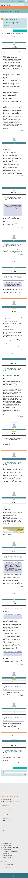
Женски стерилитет (7, 845)
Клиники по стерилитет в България (10, 809)
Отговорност (5, 818)
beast (7, 25)
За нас (14, 1)
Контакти (20, 1)
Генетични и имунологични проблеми (11, 847)
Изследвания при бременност (9, 832)
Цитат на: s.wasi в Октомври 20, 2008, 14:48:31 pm (12, 614)
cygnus (22, 24)
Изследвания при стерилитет (9, 839)
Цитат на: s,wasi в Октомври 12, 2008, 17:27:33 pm (12, 203)
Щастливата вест (6, 830)
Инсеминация (6, 853)
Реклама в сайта (6, 820)
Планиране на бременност (9, 828)
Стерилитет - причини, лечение (10, 841)
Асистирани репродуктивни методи (10, 851)
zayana (14, 306)
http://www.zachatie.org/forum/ (11, 79)
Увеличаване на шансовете (9, 837)
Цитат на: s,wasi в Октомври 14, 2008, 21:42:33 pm (12, 282)
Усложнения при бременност (9, 833)
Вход (11, 11)
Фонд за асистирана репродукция (10, 811)
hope (14, 497)
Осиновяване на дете (7, 816)
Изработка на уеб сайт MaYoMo (14, 876)
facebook (4, 1)
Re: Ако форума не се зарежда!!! (13, 146)
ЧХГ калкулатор (6, 790)
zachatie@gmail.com (8, 864)
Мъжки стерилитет (7, 843)
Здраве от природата (7, 849)
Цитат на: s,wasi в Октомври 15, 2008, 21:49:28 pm (12, 562)
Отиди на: (25, 770)
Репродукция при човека (8, 835)
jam (5, 25)
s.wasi (14, 547)
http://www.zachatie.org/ (9, 74)
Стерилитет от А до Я (7, 857)
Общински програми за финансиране (11, 812)
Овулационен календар (8, 792)
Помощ (7, 11)
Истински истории (7, 799)
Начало (2, 11)
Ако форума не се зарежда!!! (12, 51)
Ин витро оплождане (7, 855)
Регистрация (16, 11)
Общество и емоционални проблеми (11, 801)
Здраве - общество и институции (10, 814)
